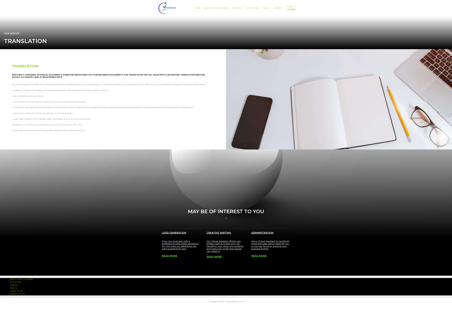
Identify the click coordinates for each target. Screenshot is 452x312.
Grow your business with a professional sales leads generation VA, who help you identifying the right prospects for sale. (180, 245)
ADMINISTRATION (262, 232)
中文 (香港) (291, 9)
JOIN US (266, 8)
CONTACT (278, 8)
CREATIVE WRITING (219, 232)
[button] (242, 8)
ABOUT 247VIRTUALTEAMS (216, 8)
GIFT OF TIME (253, 8)
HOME (197, 8)
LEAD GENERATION (174, 232)
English (290, 7)
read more (169, 255)
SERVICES (236, 8)
